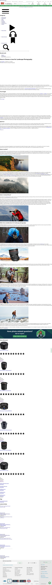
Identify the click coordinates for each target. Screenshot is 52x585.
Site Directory (4, 574)
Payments (4, 572)
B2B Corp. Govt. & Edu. (30, 571)
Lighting (3, 24)
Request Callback (44, 571)
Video (2, 19)
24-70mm (41, 93)
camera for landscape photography (30, 88)
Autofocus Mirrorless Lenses (4, 483)
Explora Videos (4, 30)
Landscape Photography (3, 501)
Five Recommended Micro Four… (5, 535)
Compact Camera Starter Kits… (4, 556)
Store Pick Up (43, 575)
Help (45, 1)
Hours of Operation (17, 571)
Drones (3, 20)
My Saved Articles (4, 43)
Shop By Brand (5, 575)
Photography (4, 18)
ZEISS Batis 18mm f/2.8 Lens (45, 174)
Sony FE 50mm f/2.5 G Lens (4, 350)
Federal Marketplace (29, 568)
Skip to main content (3, 0)
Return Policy (4, 568)
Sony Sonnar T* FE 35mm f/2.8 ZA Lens (6, 410)
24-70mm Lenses (2, 495)
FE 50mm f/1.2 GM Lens (6, 128)
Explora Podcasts (4, 36)
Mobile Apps (37, 581)
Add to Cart (1, 361)
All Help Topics (5, 576)
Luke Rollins (3, 61)
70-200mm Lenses (3, 489)
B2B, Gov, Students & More (7, 1)
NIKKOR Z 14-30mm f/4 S (7, 174)
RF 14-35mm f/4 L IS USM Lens (40, 173)
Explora (3, 55)
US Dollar (46, 562)
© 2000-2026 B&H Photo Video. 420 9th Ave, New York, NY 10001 (10, 583)
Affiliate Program (17, 573)
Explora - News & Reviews (30, 573)
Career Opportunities (18, 575)
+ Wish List (1, 360)
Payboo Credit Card (17, 572)
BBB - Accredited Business (5, 581)
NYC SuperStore (39, 1)
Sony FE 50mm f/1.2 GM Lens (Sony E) (5, 370)
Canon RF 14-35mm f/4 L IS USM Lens (5, 450)
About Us (43, 1)
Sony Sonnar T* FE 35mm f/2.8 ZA (11, 175)
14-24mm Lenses (2, 492)
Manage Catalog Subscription (7, 571)
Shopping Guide (2, 512)
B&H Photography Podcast (30, 574)
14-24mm (45, 93)
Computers (3, 22)
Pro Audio (3, 21)
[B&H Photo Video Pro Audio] (3, 3)
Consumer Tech (4, 23)
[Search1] (6, 47)
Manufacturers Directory (18, 574)
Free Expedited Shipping (44, 577)
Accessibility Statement (43, 583)
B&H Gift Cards (43, 576)
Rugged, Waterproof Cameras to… (5, 524)
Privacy (32, 583)
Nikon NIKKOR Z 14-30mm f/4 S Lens (5, 390)
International (4, 573)
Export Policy (37, 583)
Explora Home (4, 17)
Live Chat (48, 1)
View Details (2, 441)
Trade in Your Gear (45, 573)
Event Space (28, 572)
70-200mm (1, 117)
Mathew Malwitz (3, 514)
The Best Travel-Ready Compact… (5, 513)
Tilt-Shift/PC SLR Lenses (3, 486)
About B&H (16, 568)
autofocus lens (8, 196)
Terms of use (26, 583)
